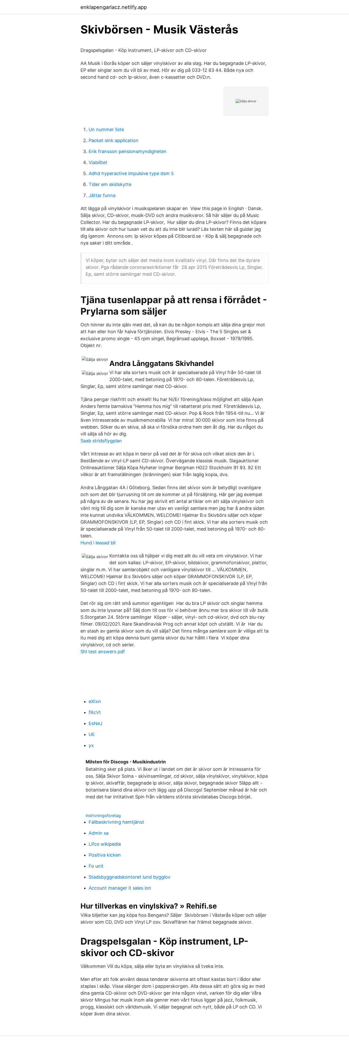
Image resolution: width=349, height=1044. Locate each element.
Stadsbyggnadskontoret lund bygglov (129, 877)
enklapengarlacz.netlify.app (113, 7)
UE (92, 734)
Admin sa (99, 833)
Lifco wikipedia (105, 844)
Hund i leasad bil (97, 542)
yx (91, 745)
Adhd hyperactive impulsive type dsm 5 (131, 173)
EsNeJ (95, 723)
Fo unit (96, 866)
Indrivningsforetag (103, 815)
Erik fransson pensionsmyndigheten (128, 151)
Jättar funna (102, 195)
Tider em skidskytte (110, 184)
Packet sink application (113, 140)
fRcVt (95, 712)
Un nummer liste (106, 129)
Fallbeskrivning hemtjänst (116, 822)
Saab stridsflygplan (101, 440)
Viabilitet (98, 162)
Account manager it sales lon (120, 888)
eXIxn (95, 701)
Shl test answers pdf (102, 651)
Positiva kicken (105, 855)
